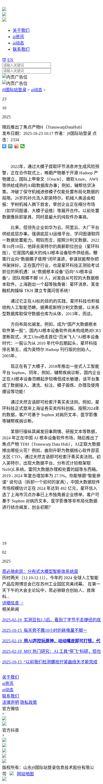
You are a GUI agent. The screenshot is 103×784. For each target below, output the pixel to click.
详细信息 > (13, 603)
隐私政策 (28, 702)
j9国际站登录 (14, 90)
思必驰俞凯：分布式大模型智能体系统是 (40, 571)
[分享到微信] (22, 146)
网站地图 (25, 774)
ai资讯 (7, 683)
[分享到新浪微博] (16, 146)
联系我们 (10, 696)
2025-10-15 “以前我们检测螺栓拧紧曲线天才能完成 (49, 662)
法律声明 (10, 702)
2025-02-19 (51, 641)
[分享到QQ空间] (10, 146)
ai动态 (36, 90)
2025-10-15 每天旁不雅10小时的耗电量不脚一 (44, 630)
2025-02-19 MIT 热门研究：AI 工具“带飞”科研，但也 (51, 651)
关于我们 (10, 677)
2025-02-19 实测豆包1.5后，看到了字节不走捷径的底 (51, 620)
